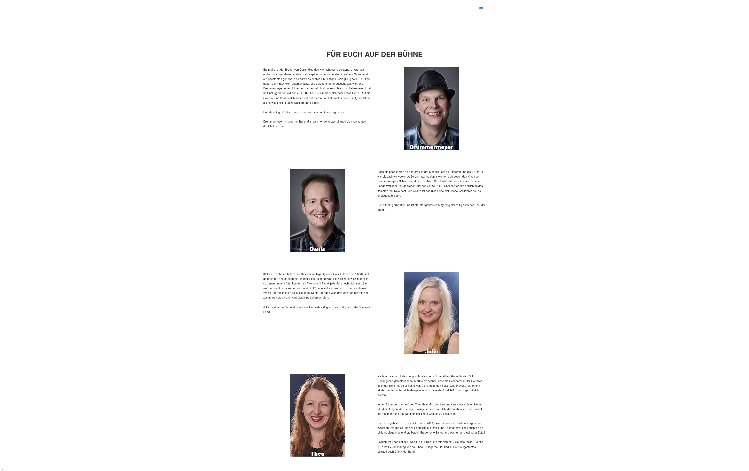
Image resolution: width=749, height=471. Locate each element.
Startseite (291, 32)
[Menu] (481, 8)
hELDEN (306, 32)
